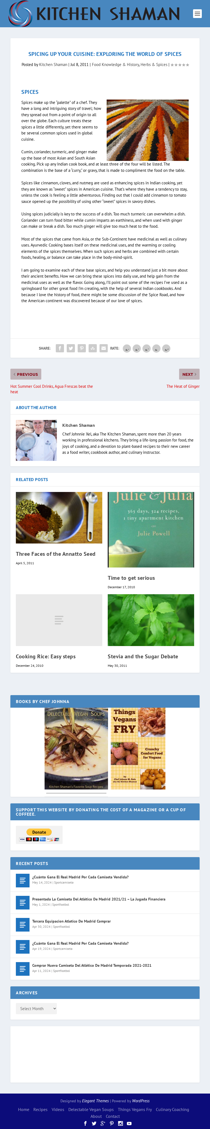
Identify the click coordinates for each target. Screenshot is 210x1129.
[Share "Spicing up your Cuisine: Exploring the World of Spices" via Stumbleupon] (92, 348)
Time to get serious (131, 577)
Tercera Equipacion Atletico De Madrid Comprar (71, 921)
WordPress (141, 1100)
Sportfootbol (60, 904)
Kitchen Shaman (53, 64)
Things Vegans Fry (135, 1109)
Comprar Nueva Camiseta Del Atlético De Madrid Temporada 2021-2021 (91, 965)
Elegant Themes (95, 1100)
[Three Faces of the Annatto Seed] (59, 518)
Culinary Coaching (172, 1109)
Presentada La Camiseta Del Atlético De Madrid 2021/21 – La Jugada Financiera (98, 899)
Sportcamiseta (64, 882)
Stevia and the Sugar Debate (143, 656)
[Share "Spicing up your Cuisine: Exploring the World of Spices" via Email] (103, 348)
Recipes (40, 1109)
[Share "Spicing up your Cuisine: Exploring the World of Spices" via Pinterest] (81, 348)
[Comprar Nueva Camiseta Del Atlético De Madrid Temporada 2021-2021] (23, 969)
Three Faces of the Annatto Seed (56, 553)
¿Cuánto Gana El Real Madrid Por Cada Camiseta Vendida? (80, 877)
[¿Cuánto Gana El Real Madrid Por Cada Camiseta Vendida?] (23, 880)
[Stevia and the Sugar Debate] (151, 620)
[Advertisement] (37, 1053)
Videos (58, 1109)
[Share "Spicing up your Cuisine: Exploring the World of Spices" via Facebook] (59, 348)
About (96, 1116)
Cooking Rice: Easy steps (45, 656)
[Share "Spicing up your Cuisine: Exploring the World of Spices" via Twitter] (70, 348)
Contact (113, 1116)
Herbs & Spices (154, 64)
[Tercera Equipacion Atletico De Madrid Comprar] (23, 925)
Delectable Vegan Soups (91, 1109)
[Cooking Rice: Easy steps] (59, 620)
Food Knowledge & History (115, 64)
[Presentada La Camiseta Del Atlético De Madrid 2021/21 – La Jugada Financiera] (23, 902)
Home (23, 1109)
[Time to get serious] (151, 530)
